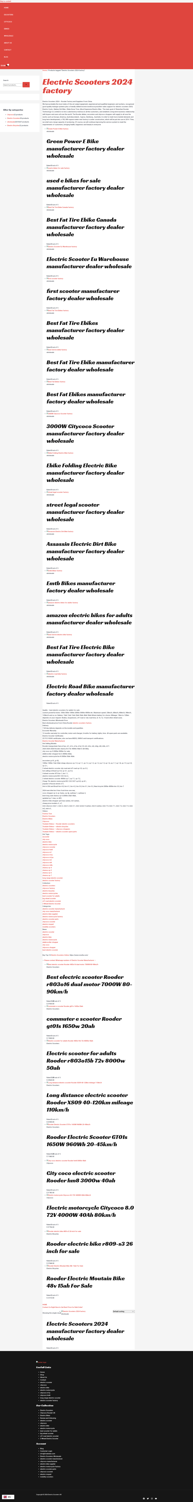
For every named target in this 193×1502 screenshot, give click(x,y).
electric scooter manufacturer (54, 909)
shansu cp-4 (47, 868)
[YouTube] (156, 1499)
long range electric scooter (53, 878)
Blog (6, 57)
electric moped (48, 924)
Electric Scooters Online (60, 955)
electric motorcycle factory (53, 917)
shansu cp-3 (47, 870)
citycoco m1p (48, 855)
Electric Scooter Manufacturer (54, 741)
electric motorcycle (50, 844)
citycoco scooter (49, 847)
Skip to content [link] (5, 1)
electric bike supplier (50, 914)
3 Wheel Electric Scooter (52, 904)
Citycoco (8, 22)
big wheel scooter (49, 898)
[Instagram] (152, 1499)
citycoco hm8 (48, 850)
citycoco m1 (47, 852)
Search (5, 80)
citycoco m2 (47, 860)
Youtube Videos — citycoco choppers (56, 829)
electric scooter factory (51, 880)
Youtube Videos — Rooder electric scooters (59, 824)
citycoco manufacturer (48, 1461)
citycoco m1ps (48, 857)
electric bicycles (49, 891)
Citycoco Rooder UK (47, 1413)
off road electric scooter (52, 901)
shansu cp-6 (47, 873)
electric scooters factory (82, 723)
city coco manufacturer (51, 911)
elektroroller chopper (50, 942)
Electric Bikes (47, 819)
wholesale (8, 36)
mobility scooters (49, 927)
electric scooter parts (51, 919)
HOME (45, 1305)
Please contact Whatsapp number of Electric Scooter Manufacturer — (70, 960)
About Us (8, 43)
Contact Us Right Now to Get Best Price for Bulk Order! (63, 1307)
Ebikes (6, 29)
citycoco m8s (48, 865)
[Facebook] (144, 1499)
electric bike (47, 842)
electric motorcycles (50, 893)
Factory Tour (47, 814)
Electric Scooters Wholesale (50, 1456)
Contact (7, 50)
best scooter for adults (51, 896)
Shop (42, 1375)
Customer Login (46, 1451)
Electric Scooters (49, 816)
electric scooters (49, 886)
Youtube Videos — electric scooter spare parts (60, 832)
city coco (46, 839)
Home (6, 8)
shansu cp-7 (47, 875)
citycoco (46, 935)
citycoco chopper (49, 947)
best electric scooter (50, 950)
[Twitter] (148, 1499)
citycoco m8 (47, 862)
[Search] (26, 84)
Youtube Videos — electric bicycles (55, 826)
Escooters (8, 15)
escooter (46, 837)
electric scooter (48, 932)
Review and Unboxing (48, 1418)
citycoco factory (49, 888)
